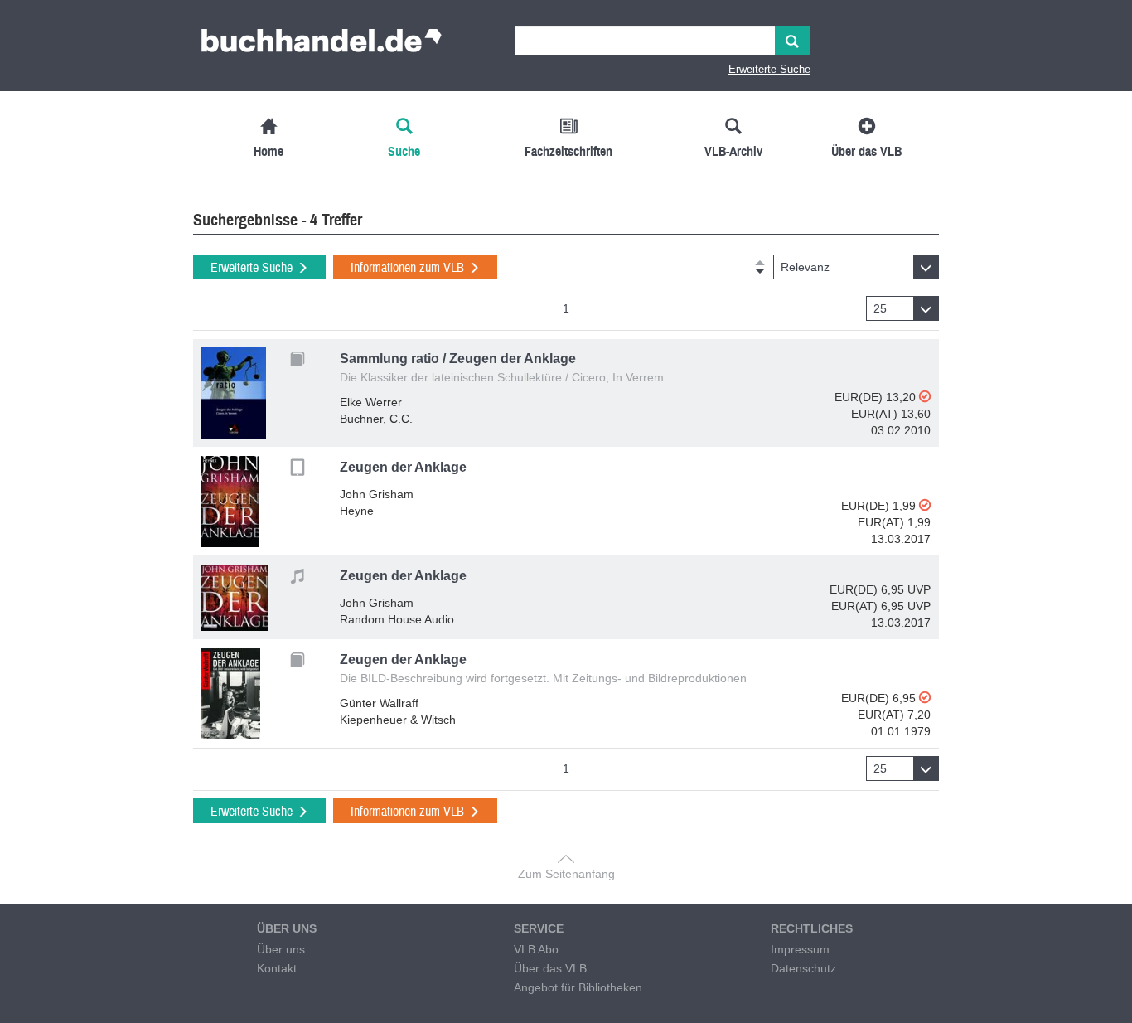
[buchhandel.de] (321, 45)
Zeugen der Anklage (403, 467)
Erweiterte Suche (769, 69)
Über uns (281, 949)
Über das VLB (550, 968)
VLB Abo (536, 949)
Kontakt (277, 968)
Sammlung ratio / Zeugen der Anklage (458, 359)
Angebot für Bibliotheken (578, 987)
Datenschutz (803, 968)
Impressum (800, 949)
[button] (856, 267)
